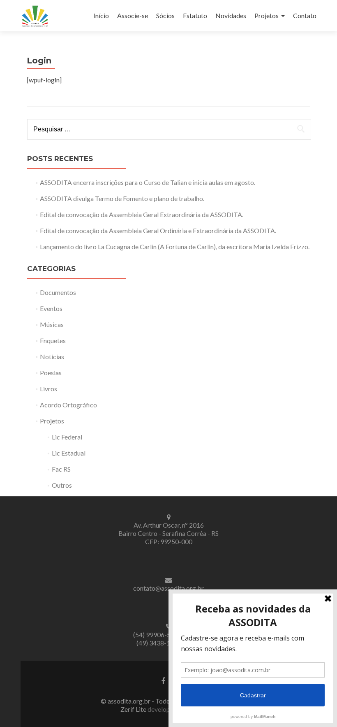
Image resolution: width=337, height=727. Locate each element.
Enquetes (53, 340)
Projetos (266, 15)
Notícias (52, 356)
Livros (48, 389)
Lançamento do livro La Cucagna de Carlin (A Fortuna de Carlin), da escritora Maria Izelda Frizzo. (174, 246)
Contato (304, 15)
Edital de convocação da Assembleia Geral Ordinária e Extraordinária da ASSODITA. (158, 230)
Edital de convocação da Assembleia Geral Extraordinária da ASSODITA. (141, 214)
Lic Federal (67, 437)
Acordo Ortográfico (68, 405)
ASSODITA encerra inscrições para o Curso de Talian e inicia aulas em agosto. (147, 182)
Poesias (51, 372)
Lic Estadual (68, 453)
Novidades (230, 15)
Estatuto (195, 15)
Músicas (52, 324)
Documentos (58, 292)
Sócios (165, 15)
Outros (62, 485)
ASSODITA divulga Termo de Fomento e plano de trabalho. (122, 198)
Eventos (51, 308)
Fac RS (61, 469)
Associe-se (132, 15)
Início (101, 15)
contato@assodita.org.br (168, 588)
